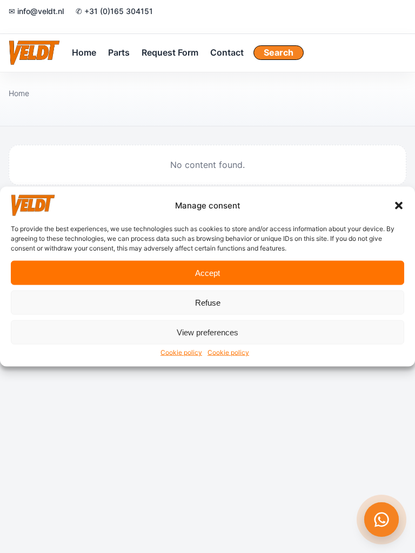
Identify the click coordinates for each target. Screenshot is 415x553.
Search (278, 52)
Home (84, 52)
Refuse (207, 302)
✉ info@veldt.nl (36, 11)
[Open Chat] (381, 519)
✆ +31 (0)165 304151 (114, 11)
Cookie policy (181, 352)
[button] (398, 205)
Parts (119, 52)
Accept (207, 272)
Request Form (170, 52)
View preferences (207, 331)
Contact (227, 52)
